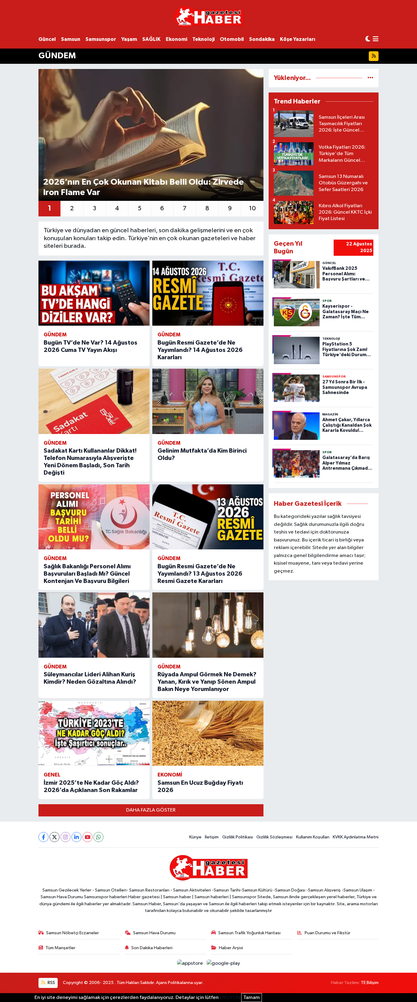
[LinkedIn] (76, 837)
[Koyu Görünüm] (367, 39)
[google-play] (223, 963)
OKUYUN (229, 997)
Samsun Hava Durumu (154, 933)
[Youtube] (87, 837)
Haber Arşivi (231, 948)
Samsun (70, 39)
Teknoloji (203, 39)
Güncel (47, 39)
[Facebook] (43, 837)
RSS (51, 982)
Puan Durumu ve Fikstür (327, 933)
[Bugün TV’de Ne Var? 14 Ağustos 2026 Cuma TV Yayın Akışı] (94, 293)
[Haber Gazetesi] (209, 17)
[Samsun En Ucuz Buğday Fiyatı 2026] (207, 733)
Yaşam (129, 39)
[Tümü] (370, 78)
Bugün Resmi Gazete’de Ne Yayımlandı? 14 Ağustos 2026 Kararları (200, 350)
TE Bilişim (370, 982)
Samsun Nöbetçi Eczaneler (72, 933)
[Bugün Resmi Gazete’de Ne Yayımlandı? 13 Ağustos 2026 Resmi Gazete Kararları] (207, 517)
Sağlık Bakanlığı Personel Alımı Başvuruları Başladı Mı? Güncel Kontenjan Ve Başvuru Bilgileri (87, 573)
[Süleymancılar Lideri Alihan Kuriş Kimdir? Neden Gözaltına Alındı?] (94, 625)
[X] (54, 837)
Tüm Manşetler (60, 948)
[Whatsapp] (98, 837)
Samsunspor (100, 39)
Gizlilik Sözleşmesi (274, 837)
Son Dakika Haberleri (151, 948)
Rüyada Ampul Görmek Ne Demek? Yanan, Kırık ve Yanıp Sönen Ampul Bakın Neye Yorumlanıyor (207, 681)
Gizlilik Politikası (237, 837)
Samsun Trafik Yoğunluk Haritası (249, 933)
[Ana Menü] (376, 39)
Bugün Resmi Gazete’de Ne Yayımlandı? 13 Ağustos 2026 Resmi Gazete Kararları (200, 573)
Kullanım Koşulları (312, 837)
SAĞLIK (151, 39)
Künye (195, 837)
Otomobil (232, 39)
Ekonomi (176, 39)
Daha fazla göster (151, 810)
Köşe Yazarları (297, 39)
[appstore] (190, 963)
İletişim (212, 837)
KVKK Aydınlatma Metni (356, 837)
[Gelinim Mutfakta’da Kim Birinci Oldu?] (207, 401)
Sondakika (262, 39)
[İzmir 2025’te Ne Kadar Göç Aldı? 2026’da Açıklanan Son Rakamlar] (94, 733)
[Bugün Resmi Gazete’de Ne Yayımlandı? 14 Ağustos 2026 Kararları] (207, 293)
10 (252, 208)
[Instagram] (65, 837)
